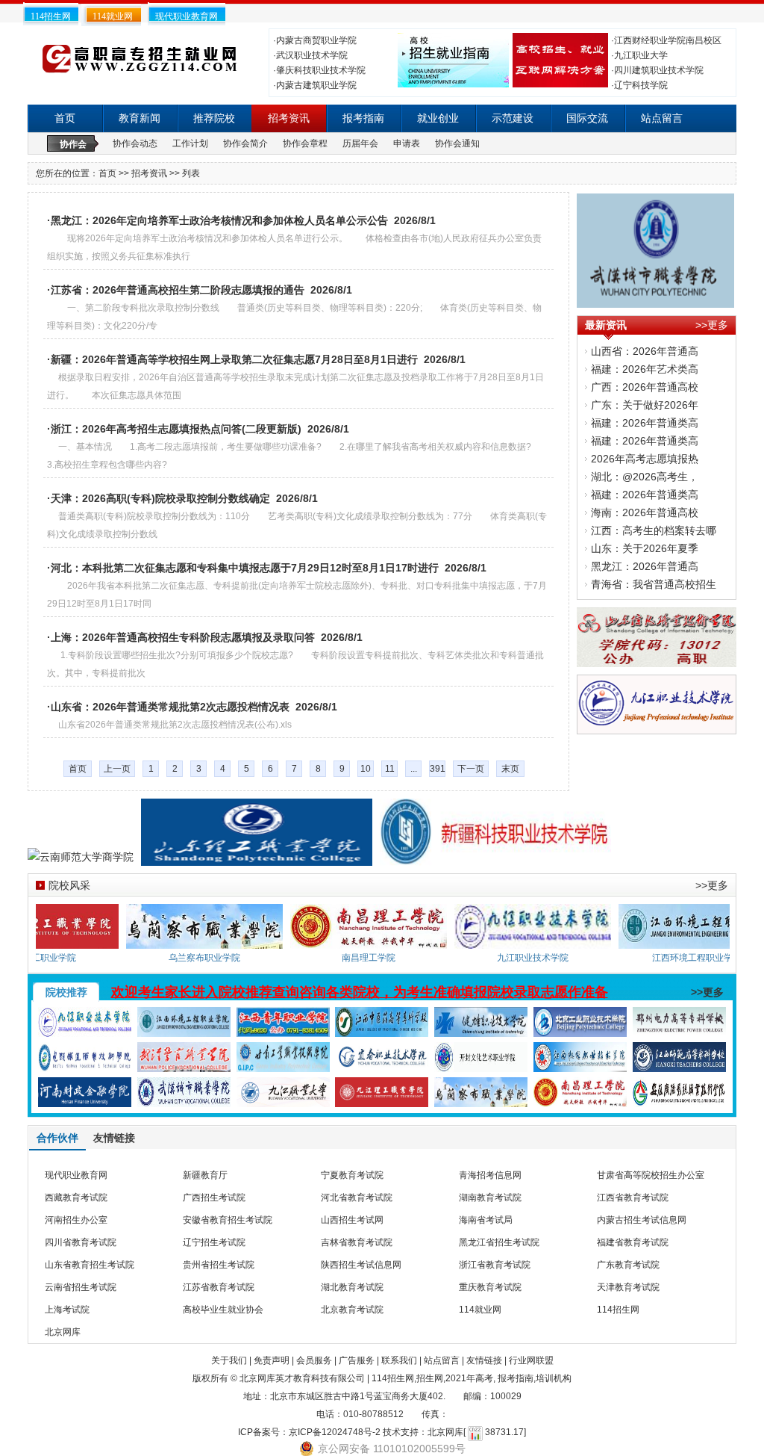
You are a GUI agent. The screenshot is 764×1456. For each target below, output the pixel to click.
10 (365, 768)
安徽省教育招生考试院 (227, 1220)
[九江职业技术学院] (656, 725)
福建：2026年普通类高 (644, 423)
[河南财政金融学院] (84, 1098)
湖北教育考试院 (352, 1287)
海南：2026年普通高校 (644, 512)
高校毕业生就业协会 (223, 1309)
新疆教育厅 (205, 1175)
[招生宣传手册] (451, 78)
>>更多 (711, 325)
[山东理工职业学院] (256, 857)
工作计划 (190, 143)
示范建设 (512, 118)
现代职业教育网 (186, 16)
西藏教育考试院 (76, 1197)
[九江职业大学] (283, 1098)
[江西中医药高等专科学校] (381, 1028)
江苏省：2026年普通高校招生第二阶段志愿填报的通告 (177, 290)
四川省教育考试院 (80, 1242)
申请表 (406, 143)
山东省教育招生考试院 (89, 1265)
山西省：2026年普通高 (644, 351)
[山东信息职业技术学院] (656, 658)
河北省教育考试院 (356, 1197)
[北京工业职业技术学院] (580, 1028)
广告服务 (357, 1360)
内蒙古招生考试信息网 (641, 1220)
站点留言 (662, 118)
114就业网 (113, 16)
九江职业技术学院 (548, 957)
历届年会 (360, 143)
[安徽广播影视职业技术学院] (679, 1098)
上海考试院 (67, 1309)
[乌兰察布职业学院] (220, 940)
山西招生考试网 (352, 1220)
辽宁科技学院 (641, 85)
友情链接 (484, 1360)
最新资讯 (606, 325)
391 (437, 768)
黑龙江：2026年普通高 (644, 566)
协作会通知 (457, 143)
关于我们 (229, 1360)
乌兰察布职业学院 (220, 957)
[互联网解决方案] (558, 78)
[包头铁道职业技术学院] (84, 1063)
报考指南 (363, 118)
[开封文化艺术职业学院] (480, 1063)
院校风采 (69, 885)
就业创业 (438, 118)
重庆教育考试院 (490, 1287)
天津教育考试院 (628, 1287)
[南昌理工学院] (384, 940)
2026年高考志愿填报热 (644, 459)
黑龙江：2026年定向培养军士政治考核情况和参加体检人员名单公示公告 (219, 220)
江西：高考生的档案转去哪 (653, 530)
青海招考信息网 (490, 1175)
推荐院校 (214, 118)
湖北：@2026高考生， (644, 477)
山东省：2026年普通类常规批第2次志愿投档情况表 (170, 707)
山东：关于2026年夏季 (644, 548)
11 (390, 768)
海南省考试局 (486, 1220)
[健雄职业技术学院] (480, 1028)
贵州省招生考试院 (218, 1265)
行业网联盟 (531, 1360)
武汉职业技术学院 (312, 55)
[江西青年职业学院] (283, 1028)
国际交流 (587, 118)
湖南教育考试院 (490, 1197)
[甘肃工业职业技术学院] (283, 1063)
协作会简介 (245, 143)
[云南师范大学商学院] (81, 857)
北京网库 (63, 1332)
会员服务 (314, 1360)
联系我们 (399, 1360)
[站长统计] (475, 1432)
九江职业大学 (641, 55)
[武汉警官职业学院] (184, 1063)
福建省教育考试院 (632, 1242)
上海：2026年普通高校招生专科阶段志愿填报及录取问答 (183, 637)
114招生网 (51, 16)
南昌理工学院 (384, 957)
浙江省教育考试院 (494, 1265)
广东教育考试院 (628, 1265)
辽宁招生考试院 (214, 1242)
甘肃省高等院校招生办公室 (650, 1175)
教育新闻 (139, 118)
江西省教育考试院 (632, 1197)
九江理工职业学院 (56, 957)
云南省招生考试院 (80, 1287)
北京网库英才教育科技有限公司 (302, 1378)
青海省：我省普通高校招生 (653, 584)
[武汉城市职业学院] (655, 299)
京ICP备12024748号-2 (335, 1432)
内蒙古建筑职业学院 (316, 85)
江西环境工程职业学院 (712, 957)
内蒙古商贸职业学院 (316, 40)
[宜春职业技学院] (381, 1063)
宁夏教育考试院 (352, 1175)
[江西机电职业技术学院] (580, 1063)
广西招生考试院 (214, 1197)
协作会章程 (305, 143)
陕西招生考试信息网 (361, 1265)
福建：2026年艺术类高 (644, 369)
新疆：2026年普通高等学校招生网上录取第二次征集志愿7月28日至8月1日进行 (234, 359)
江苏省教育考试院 (218, 1287)
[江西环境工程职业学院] (184, 1028)
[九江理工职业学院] (381, 1098)
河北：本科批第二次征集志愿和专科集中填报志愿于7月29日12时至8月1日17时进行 (245, 568)
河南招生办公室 (76, 1220)
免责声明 (271, 1360)
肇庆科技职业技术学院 (321, 70)
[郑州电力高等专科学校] (679, 1028)
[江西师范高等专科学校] (679, 1063)
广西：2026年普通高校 (644, 387)
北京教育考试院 (352, 1309)
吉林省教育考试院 (356, 1242)
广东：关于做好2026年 (644, 405)
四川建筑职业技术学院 (659, 70)
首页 (64, 118)
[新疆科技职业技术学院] (495, 857)
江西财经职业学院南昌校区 (667, 40)
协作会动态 (135, 143)
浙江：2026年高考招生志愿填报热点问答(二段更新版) (176, 429)
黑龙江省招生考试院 (499, 1242)
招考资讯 (289, 118)
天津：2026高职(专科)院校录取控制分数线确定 (160, 498)
